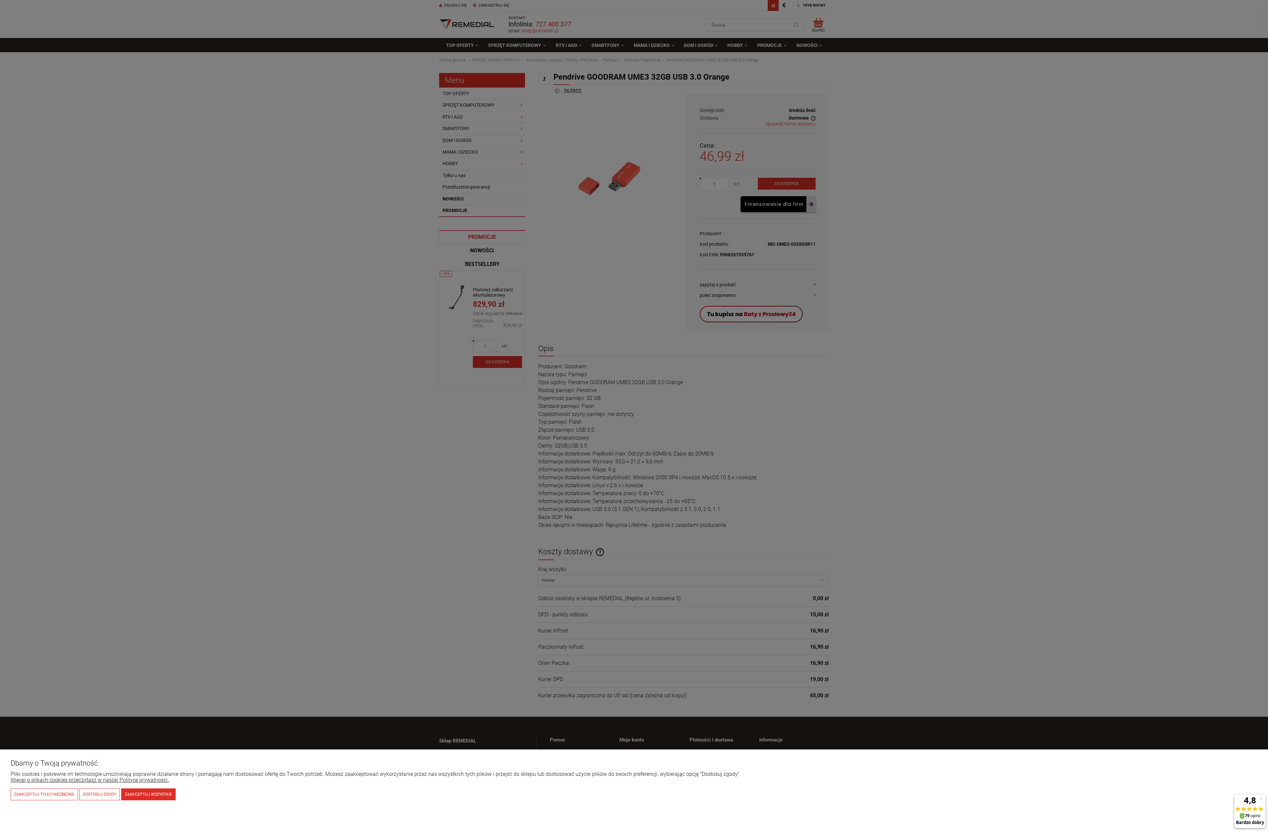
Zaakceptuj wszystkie (148, 794)
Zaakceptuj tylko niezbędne (44, 794)
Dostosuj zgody (99, 794)
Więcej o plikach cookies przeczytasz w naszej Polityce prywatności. (90, 780)
